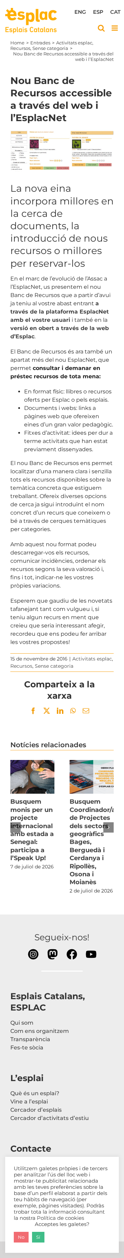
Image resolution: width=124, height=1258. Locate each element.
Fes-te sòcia (26, 1047)
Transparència (30, 1039)
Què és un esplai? (34, 1093)
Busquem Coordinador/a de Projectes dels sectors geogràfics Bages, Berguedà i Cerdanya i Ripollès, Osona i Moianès (91, 777)
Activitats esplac (92, 659)
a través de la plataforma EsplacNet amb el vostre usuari (59, 311)
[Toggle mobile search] (101, 28)
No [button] (21, 1237)
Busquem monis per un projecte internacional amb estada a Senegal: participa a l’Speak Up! (32, 777)
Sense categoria (54, 666)
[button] (15, 827)
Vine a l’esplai (29, 1101)
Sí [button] (38, 1237)
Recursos (21, 666)
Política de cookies (60, 1218)
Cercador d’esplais (36, 1110)
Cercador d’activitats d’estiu (49, 1118)
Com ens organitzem (39, 1031)
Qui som (21, 1022)
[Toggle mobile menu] (115, 28)
